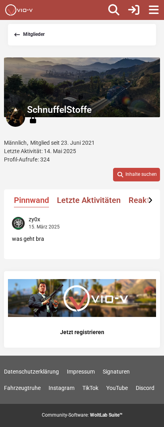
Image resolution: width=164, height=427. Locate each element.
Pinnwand (31, 200)
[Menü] (154, 10)
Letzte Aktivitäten (89, 200)
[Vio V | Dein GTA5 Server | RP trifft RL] (18, 10)
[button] (136, 174)
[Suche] (114, 10)
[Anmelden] (134, 10)
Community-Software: (82, 415)
